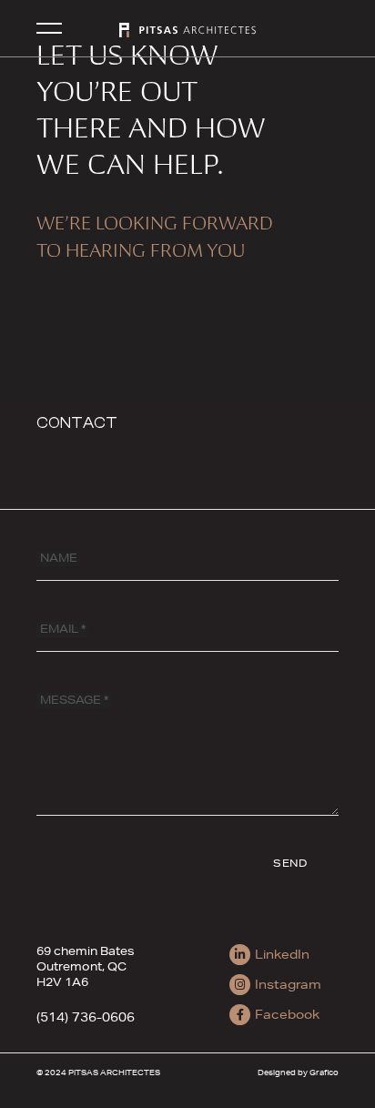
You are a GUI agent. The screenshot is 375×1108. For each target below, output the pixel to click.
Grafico (324, 1072)
